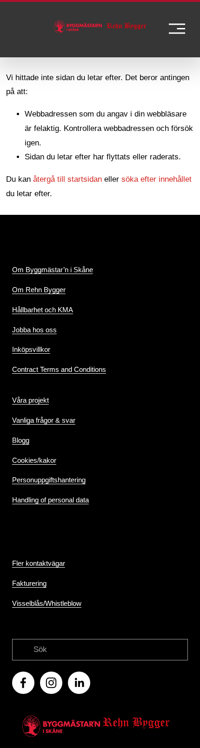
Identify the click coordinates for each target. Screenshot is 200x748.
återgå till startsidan (67, 179)
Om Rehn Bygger (39, 290)
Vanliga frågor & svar (43, 420)
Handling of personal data (50, 500)
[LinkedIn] (79, 683)
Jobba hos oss (34, 330)
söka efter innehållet (156, 179)
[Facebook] (23, 683)
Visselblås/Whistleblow (46, 603)
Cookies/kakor (34, 460)
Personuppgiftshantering (49, 480)
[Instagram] (51, 683)
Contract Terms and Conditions (59, 369)
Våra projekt (30, 400)
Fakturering (29, 583)
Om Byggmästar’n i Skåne (52, 270)
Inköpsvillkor (31, 349)
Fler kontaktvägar (38, 563)
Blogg (20, 440)
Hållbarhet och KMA (42, 310)
